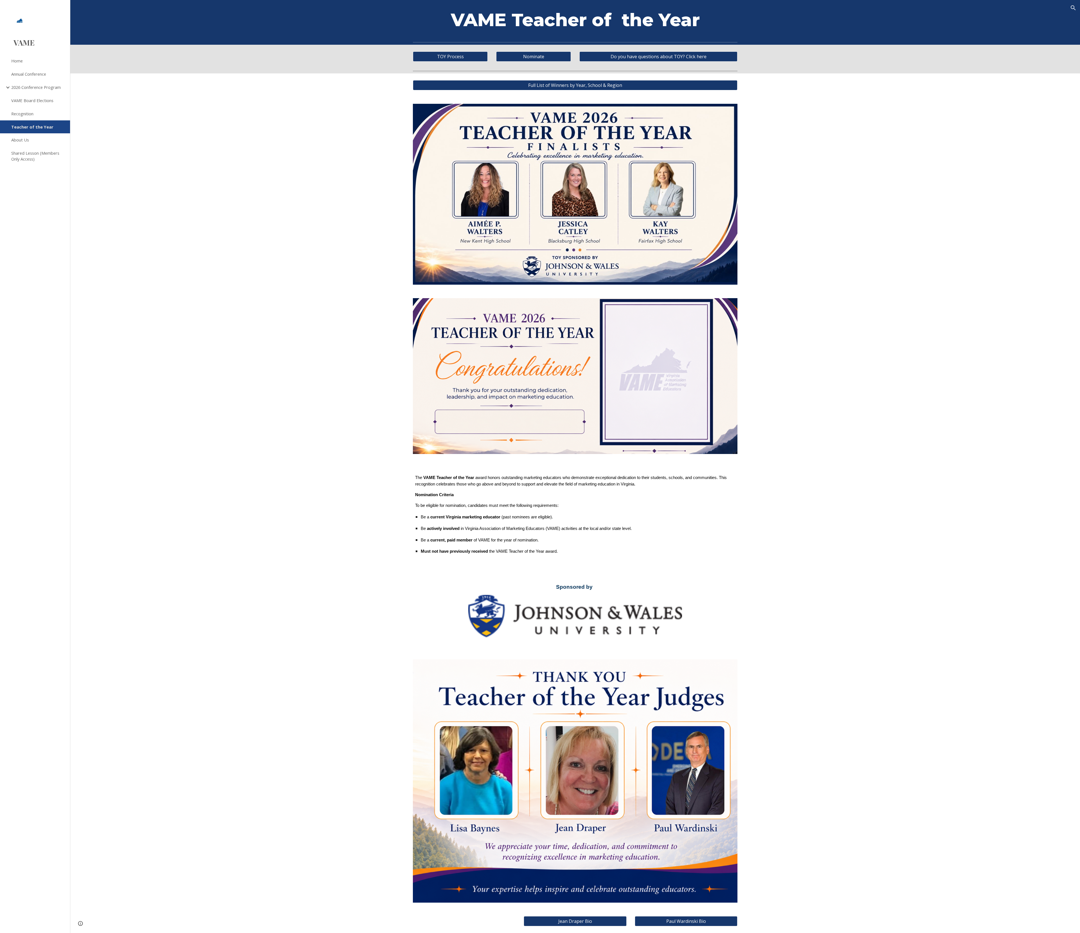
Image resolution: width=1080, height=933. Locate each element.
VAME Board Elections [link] (32, 100)
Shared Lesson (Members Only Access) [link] (35, 156)
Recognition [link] (22, 113)
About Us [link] (20, 140)
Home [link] (17, 61)
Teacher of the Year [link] (32, 127)
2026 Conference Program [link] (36, 87)
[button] (1073, 8)
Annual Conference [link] (28, 74)
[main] (575, 20)
